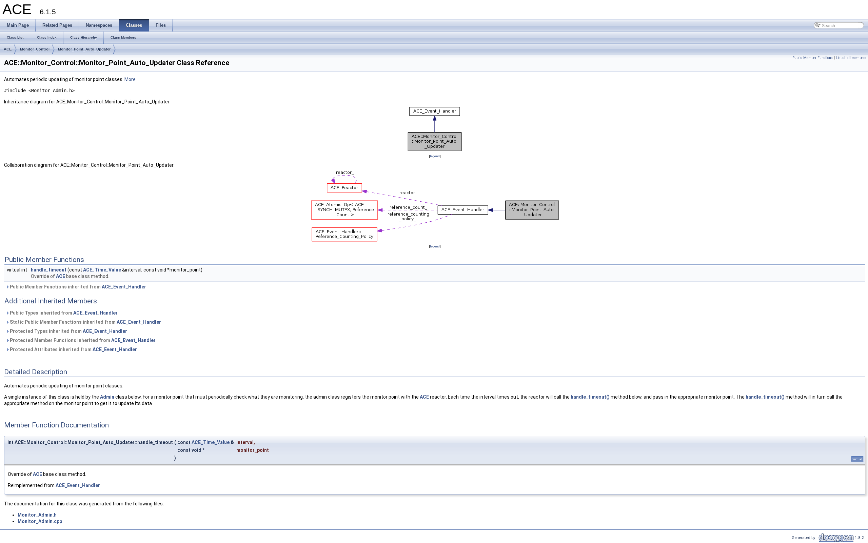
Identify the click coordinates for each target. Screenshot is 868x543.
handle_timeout (48, 270)
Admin (107, 397)
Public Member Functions (812, 58)
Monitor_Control (35, 49)
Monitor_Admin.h (37, 515)
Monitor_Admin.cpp (40, 521)
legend (435, 156)
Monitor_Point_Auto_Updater (84, 49)
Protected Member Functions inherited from (82, 340)
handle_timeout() (590, 397)
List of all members (851, 58)
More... (131, 79)
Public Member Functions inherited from (77, 286)
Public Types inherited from (63, 313)
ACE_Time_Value (102, 270)
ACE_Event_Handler (124, 286)
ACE (8, 49)
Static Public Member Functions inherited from (85, 322)
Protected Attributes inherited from (73, 349)
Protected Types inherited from (68, 331)
